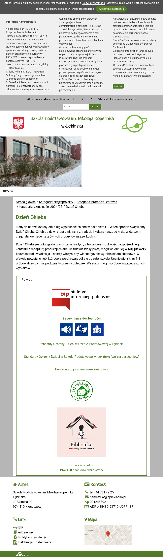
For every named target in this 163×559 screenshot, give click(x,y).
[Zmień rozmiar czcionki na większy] (82, 99)
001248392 (97, 502)
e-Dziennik (25, 532)
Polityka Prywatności (32, 537)
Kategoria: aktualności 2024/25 (40, 207)
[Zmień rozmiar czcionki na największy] (91, 99)
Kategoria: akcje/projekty (56, 202)
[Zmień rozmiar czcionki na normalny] (73, 99)
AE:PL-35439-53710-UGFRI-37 (111, 506)
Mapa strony (52, 99)
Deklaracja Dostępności (34, 542)
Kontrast (104, 99)
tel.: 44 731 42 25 (101, 492)
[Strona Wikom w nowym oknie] (22, 554)
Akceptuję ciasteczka (111, 8)
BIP (20, 527)
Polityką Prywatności (93, 2)
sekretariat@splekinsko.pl (107, 497)
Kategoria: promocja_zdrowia (97, 202)
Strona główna (35, 99)
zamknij (118, 86)
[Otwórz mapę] (108, 535)
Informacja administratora (123, 99)
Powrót (26, 279)
